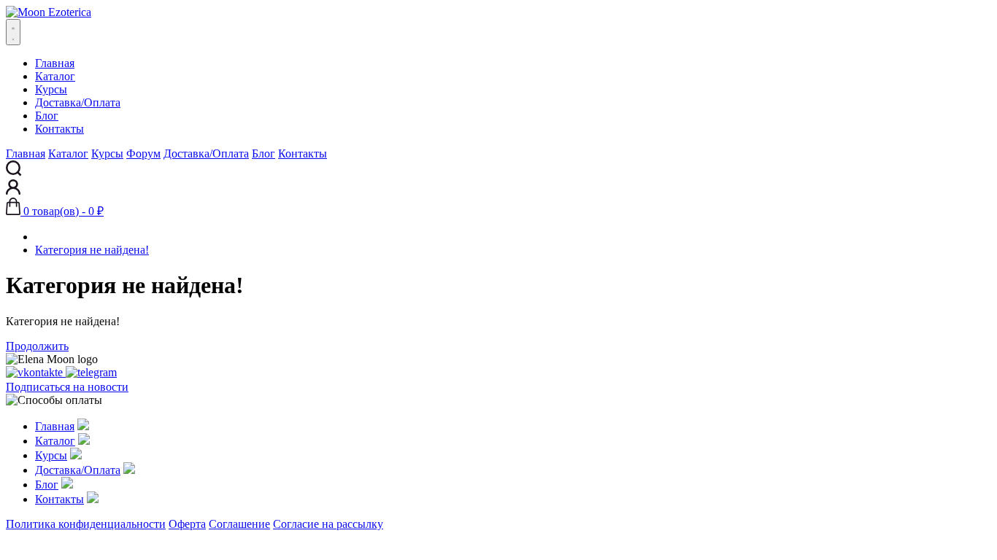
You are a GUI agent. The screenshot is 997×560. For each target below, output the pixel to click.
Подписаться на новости (67, 387)
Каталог (55, 76)
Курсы (51, 89)
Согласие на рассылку (328, 524)
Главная (54, 63)
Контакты (59, 128)
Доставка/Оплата (77, 102)
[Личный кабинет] (13, 190)
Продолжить (37, 346)
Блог (46, 115)
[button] (55, 211)
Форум (143, 153)
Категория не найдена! (92, 250)
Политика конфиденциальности (86, 524)
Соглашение (239, 524)
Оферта (187, 524)
